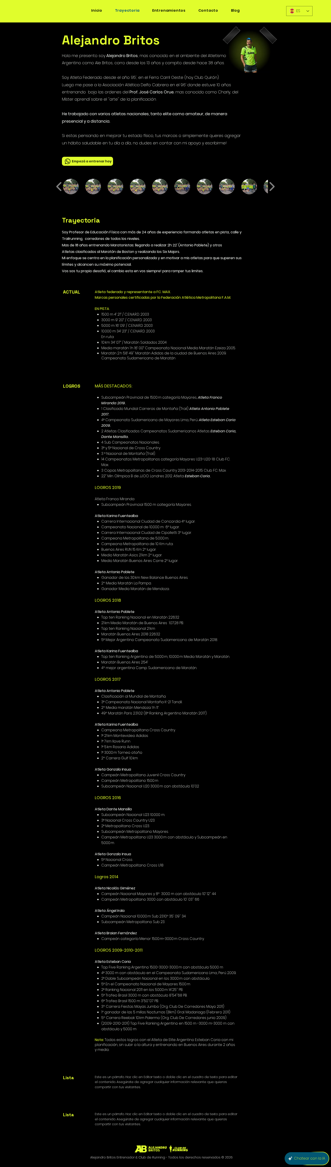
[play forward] (272, 186)
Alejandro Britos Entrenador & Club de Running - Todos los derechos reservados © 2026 (161, 1157)
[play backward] (59, 186)
